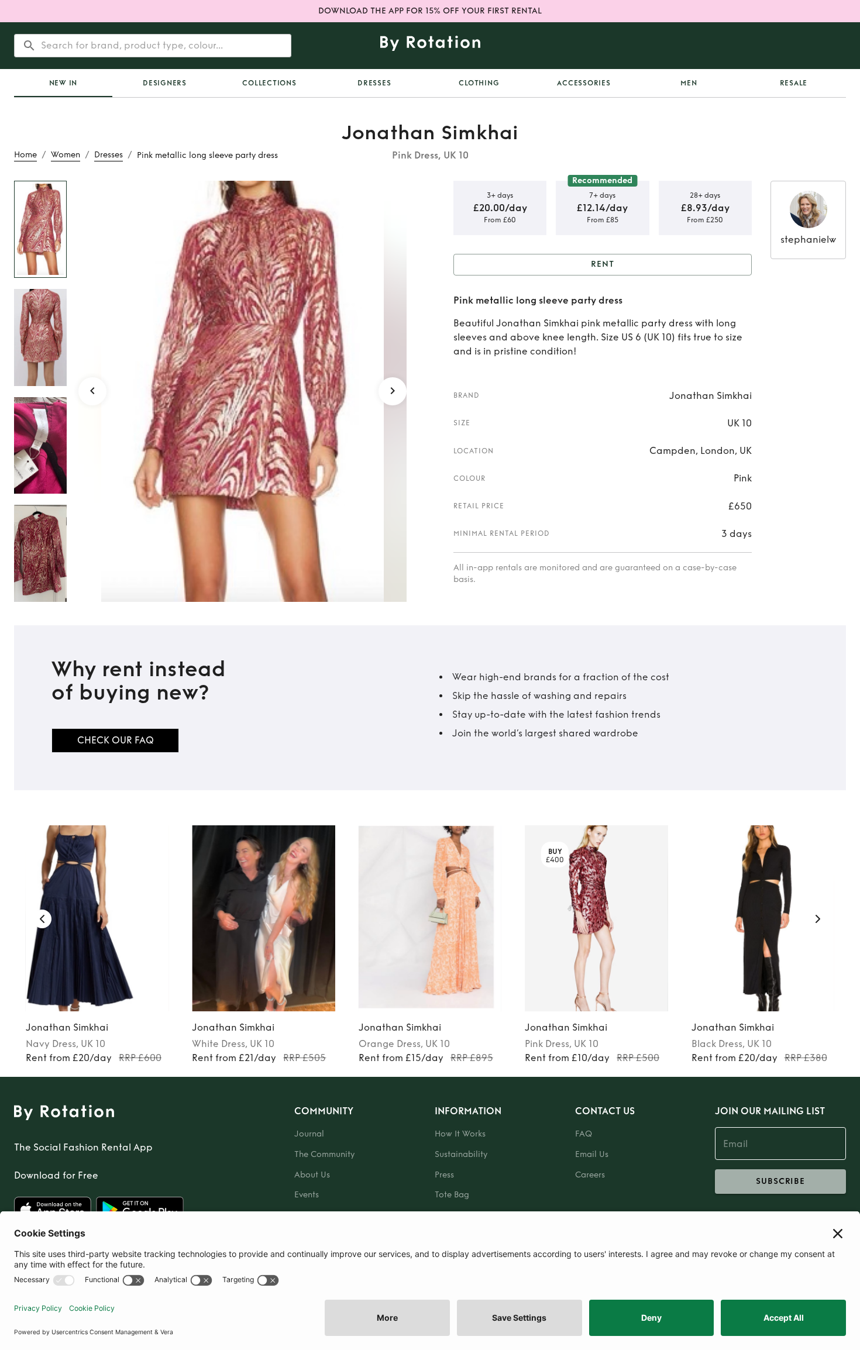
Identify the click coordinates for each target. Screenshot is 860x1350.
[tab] (63, 83)
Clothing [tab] (479, 83)
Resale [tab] (794, 83)
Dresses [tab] (374, 83)
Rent (602, 264)
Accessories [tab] (583, 83)
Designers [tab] (165, 83)
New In (63, 83)
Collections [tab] (269, 83)
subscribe (780, 1181)
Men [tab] (688, 83)
